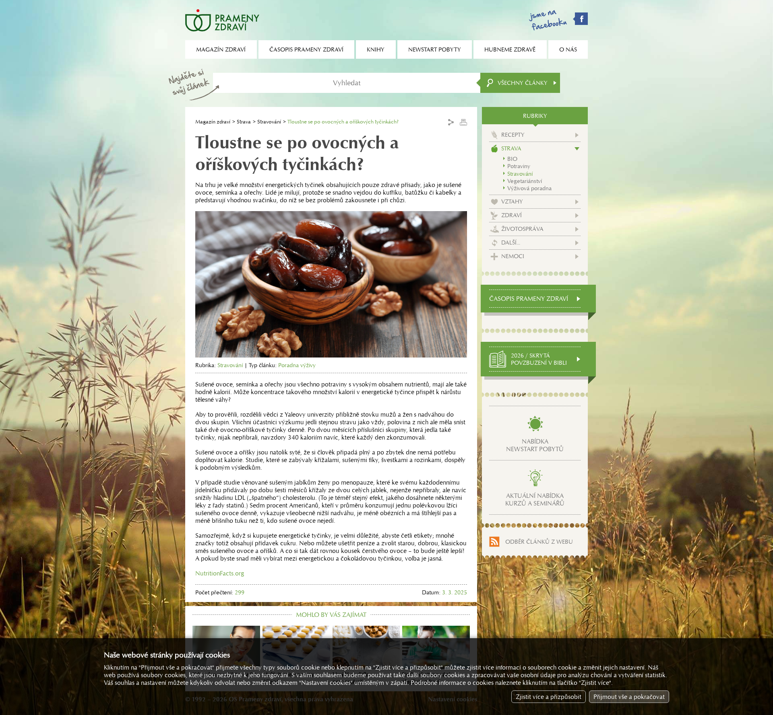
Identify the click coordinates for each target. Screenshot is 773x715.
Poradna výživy (297, 365)
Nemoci (512, 256)
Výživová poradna (529, 188)
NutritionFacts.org (219, 573)
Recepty (513, 134)
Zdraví (511, 215)
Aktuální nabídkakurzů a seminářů (534, 499)
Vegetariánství (524, 181)
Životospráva (522, 228)
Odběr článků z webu (539, 541)
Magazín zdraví (212, 121)
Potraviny (518, 166)
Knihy (375, 49)
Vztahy (512, 201)
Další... (510, 242)
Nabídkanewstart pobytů (535, 445)
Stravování (269, 121)
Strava (244, 121)
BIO (512, 158)
